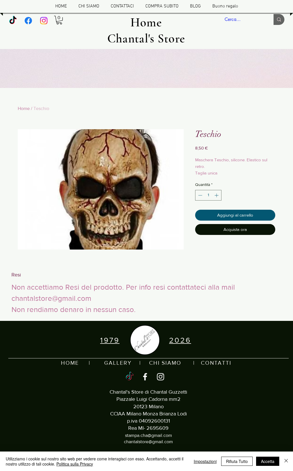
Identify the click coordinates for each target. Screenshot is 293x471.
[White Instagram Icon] (160, 377)
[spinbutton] (208, 195)
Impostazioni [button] (205, 461)
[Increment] (217, 195)
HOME (70, 363)
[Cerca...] (279, 19)
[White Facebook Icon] (145, 377)
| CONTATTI (206, 363)
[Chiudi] (286, 461)
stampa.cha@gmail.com (148, 435)
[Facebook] (28, 20)
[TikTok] (13, 20)
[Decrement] (199, 195)
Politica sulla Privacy (74, 464)
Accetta (267, 461)
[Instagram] (44, 20)
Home (24, 108)
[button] (59, 20)
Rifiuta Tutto (237, 461)
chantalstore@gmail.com (148, 441)
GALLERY (117, 363)
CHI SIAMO (165, 363)
